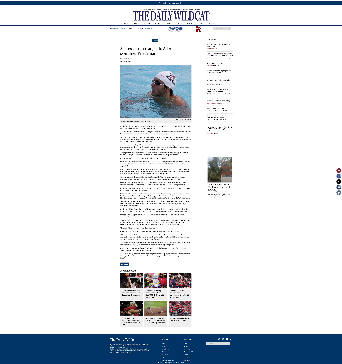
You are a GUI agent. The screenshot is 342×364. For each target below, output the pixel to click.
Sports (136, 24)
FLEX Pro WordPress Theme (169, 362)
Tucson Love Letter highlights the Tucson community (219, 71)
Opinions (179, 24)
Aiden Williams (210, 84)
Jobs (163, 357)
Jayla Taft (209, 48)
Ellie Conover (210, 65)
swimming (125, 264)
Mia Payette (209, 75)
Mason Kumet (210, 133)
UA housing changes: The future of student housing (219, 187)
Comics (170, 24)
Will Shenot (209, 58)
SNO (179, 362)
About (201, 24)
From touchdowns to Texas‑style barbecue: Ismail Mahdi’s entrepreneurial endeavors (218, 117)
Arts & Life (145, 24)
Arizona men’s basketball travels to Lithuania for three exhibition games (220, 55)
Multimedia (191, 24)
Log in (182, 362)
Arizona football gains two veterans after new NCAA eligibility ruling (219, 100)
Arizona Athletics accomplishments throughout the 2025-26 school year (179, 294)
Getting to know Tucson (215, 63)
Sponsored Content (168, 360)
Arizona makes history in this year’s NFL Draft (180, 319)
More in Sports (128, 270)
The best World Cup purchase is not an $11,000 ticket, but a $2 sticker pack (219, 129)
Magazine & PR (158, 24)
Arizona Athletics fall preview (217, 108)
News (126, 24)
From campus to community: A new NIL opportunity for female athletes (131, 321)
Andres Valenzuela (211, 103)
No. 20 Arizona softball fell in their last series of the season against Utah (155, 320)
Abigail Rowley (210, 93)
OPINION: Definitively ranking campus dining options (217, 90)
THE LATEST (212, 39)
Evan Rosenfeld (125, 59)
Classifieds (213, 24)
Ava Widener (210, 110)
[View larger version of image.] (155, 91)
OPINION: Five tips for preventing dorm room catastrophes (219, 81)
